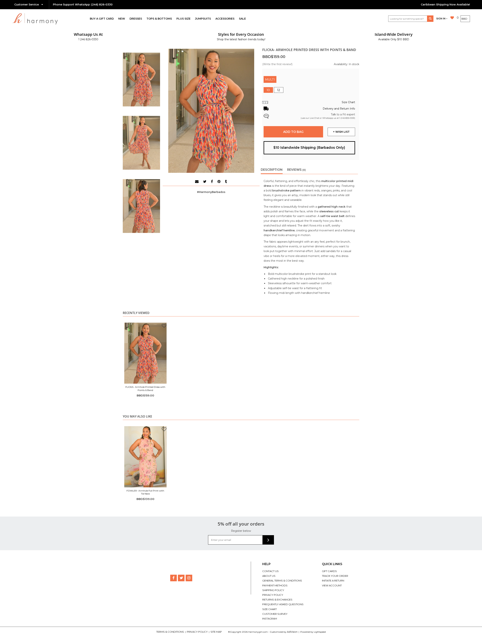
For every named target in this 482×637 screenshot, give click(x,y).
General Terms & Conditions (282, 580)
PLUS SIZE (183, 18)
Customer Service (27, 4)
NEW (121, 18)
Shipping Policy (273, 590)
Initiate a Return (333, 580)
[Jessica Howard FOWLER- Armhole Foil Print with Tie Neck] (145, 456)
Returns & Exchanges (277, 599)
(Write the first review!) (277, 64)
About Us (268, 575)
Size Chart (269, 609)
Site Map (216, 631)
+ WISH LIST (341, 131)
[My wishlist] (452, 17)
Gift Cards (329, 571)
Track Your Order (335, 575)
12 (278, 90)
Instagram (269, 618)
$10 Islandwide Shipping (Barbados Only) (309, 148)
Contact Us (270, 571)
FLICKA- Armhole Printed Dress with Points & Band (145, 389)
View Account (332, 585)
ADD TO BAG (293, 132)
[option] (145, 360)
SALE (242, 18)
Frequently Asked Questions (283, 604)
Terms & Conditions (170, 631)
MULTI (270, 79)
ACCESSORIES (224, 18)
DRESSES (136, 18)
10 (268, 90)
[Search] (430, 18)
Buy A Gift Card (102, 18)
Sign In (441, 18)
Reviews (296, 169)
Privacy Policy (272, 594)
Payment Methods (275, 585)
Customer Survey (275, 613)
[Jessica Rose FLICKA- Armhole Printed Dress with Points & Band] (145, 353)
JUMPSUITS (203, 18)
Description (272, 169)
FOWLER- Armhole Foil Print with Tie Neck (145, 492)
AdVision (292, 631)
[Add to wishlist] (164, 326)
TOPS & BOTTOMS (159, 18)
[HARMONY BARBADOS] (50, 18)
